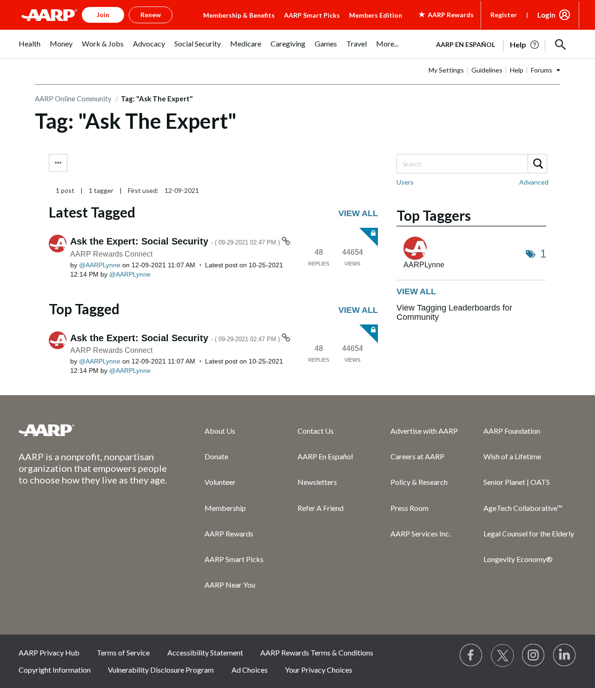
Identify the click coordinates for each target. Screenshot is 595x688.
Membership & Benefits (239, 15)
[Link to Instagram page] (533, 655)
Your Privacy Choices (318, 669)
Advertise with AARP (424, 430)
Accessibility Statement (205, 652)
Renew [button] (150, 15)
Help (516, 70)
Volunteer (220, 481)
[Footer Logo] (93, 430)
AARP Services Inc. (420, 533)
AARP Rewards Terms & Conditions (316, 652)
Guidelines (486, 70)
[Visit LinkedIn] (564, 655)
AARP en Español (465, 44)
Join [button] (103, 15)
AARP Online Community (73, 98)
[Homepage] (49, 15)
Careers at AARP (417, 456)
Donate (216, 456)
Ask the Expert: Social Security (176, 241)
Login (546, 15)
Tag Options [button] (58, 163)
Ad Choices (249, 669)
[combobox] (471, 163)
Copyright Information (55, 669)
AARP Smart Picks (312, 15)
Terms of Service (123, 652)
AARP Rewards (229, 533)
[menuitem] (29, 48)
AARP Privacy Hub (49, 652)
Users (405, 182)
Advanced (534, 182)
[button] (560, 45)
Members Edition (375, 15)
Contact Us (316, 430)
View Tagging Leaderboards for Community (454, 312)
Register (503, 15)
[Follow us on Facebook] (471, 655)
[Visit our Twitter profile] (502, 655)
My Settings (446, 70)
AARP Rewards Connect (111, 254)
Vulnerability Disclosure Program (161, 669)
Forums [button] (541, 70)
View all (358, 213)
